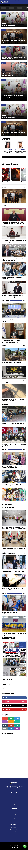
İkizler (17, 718)
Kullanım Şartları (14, 829)
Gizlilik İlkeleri (14, 827)
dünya (5, 346)
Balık (17, 728)
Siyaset (14, 798)
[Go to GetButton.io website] (25, 848)
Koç (5, 718)
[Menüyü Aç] (17, 1)
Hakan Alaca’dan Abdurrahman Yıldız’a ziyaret (15, 5)
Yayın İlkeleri (14, 836)
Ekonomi (14, 800)
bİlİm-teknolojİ (8, 553)
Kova (11, 728)
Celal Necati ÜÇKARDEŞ (20, 150)
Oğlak (4, 728)
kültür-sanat (8, 508)
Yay (17, 725)
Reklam (14, 816)
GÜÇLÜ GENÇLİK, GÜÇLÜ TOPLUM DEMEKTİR (7, 152)
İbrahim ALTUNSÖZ (8, 150)
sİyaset (5, 187)
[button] (2, 92)
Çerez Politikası (14, 831)
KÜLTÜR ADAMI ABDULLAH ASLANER (20, 153)
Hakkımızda (14, 812)
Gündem (14, 796)
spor (4, 593)
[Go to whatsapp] (25, 846)
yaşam (5, 404)
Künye (14, 818)
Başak (17, 722)
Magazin (14, 802)
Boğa (11, 718)
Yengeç (5, 722)
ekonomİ (5, 300)
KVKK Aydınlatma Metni (14, 834)
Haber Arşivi (14, 814)
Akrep (11, 725)
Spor (14, 804)
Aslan (11, 722)
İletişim (14, 820)
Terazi (4, 725)
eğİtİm (4, 449)
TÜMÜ (24, 187)
